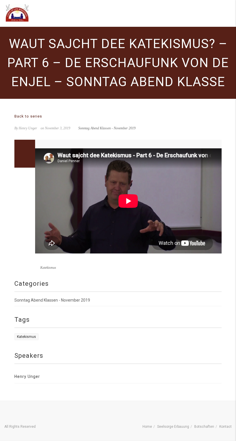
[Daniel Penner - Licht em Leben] (17, 13)
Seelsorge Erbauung (173, 427)
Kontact (225, 427)
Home (147, 427)
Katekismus (48, 268)
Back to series (28, 116)
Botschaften (204, 427)
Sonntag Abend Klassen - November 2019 (107, 128)
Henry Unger (27, 376)
